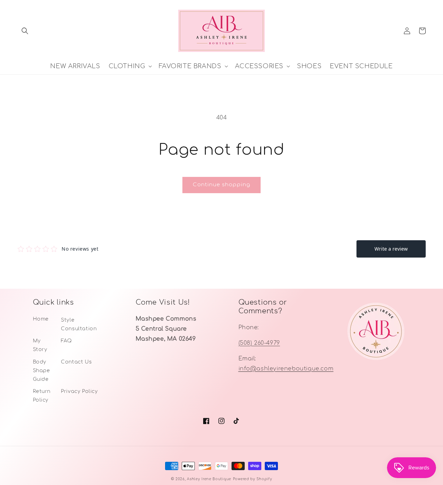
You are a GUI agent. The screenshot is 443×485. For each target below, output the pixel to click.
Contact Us (76, 362)
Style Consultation (79, 324)
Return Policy (42, 396)
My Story (40, 345)
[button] (25, 30)
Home (41, 319)
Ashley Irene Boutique (209, 479)
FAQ (66, 340)
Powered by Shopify (252, 479)
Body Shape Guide (41, 370)
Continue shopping (221, 185)
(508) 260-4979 (259, 343)
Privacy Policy (79, 391)
